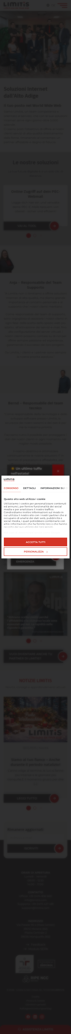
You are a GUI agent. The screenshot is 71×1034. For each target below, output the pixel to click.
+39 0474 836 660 (40, 896)
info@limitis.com (35, 900)
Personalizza (34, 551)
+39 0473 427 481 (42, 904)
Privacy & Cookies (35, 1000)
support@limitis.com (35, 908)
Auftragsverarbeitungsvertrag (35, 1008)
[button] (28, 235)
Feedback (38, 944)
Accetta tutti (35, 541)
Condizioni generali (35, 1004)
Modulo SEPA (38, 949)
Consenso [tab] (11, 488)
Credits (35, 996)
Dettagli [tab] (29, 488)
